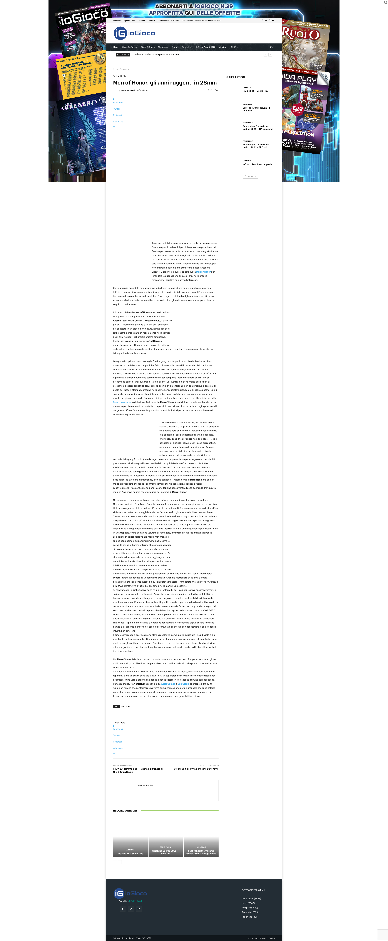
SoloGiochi (183, 684)
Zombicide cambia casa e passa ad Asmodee (156, 54)
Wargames (125, 706)
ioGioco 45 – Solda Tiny (130, 853)
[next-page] (120, 862)
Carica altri (249, 176)
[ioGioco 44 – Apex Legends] (233, 163)
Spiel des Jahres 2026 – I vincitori (165, 852)
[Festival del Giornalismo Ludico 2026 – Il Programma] (201, 836)
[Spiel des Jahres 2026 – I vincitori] (166, 836)
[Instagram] (266, 20)
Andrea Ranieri (128, 90)
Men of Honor (203, 271)
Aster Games (168, 684)
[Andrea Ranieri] (115, 90)
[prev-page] (115, 862)
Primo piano (165, 847)
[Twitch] (269, 20)
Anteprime (124, 69)
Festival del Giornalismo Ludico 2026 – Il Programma (201, 852)
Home (115, 69)
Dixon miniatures (122, 402)
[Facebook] (262, 20)
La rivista (130, 850)
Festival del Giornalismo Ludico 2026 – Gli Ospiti (256, 146)
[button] (271, 47)
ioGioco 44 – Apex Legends (257, 164)
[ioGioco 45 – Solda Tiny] (130, 836)
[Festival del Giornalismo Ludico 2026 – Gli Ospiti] (233, 144)
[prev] (265, 54)
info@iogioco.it (135, 901)
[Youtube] (273, 20)
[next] (270, 54)
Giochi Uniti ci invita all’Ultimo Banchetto (196, 768)
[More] (166, 126)
